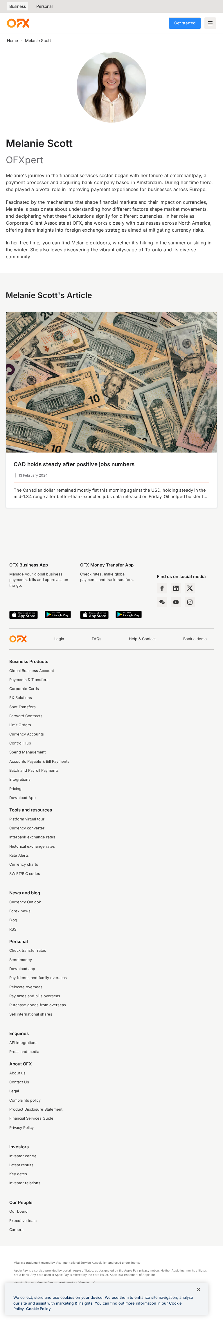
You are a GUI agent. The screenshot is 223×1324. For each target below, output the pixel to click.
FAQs (96, 639)
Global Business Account (31, 671)
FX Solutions (20, 697)
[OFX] (18, 23)
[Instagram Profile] (190, 602)
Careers (16, 1229)
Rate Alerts (19, 855)
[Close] (198, 1289)
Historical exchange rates (32, 846)
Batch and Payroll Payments (34, 770)
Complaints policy (25, 1100)
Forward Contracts (25, 716)
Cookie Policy (38, 1308)
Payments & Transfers (28, 680)
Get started (184, 23)
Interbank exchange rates (32, 837)
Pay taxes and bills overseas (34, 996)
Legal (14, 1091)
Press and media (24, 1051)
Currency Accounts (26, 734)
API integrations (23, 1042)
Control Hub (20, 743)
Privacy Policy (21, 1127)
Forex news (19, 911)
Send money (20, 960)
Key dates (18, 1174)
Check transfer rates (27, 950)
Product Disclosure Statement (35, 1109)
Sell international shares (30, 1014)
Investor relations (24, 1183)
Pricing (15, 789)
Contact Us (19, 1082)
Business (17, 6)
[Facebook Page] (162, 588)
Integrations (19, 779)
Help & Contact (142, 639)
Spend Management (27, 752)
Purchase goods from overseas (37, 1005)
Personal (44, 6)
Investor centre (23, 1156)
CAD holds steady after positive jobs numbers (74, 464)
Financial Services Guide (31, 1118)
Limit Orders (20, 725)
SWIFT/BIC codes (24, 873)
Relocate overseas (25, 987)
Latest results (21, 1165)
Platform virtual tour (26, 819)
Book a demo (195, 639)
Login (59, 639)
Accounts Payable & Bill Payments (39, 761)
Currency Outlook (25, 902)
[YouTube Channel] (176, 602)
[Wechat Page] (162, 602)
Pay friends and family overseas (38, 978)
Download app (22, 969)
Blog (13, 920)
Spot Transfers (22, 707)
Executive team (23, 1220)
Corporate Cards (24, 688)
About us (17, 1073)
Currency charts (23, 864)
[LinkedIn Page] (176, 588)
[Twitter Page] (190, 588)
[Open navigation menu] (210, 23)
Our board (18, 1211)
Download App (22, 798)
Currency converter (26, 828)
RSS (12, 929)
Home (12, 40)
